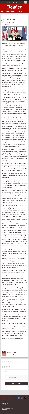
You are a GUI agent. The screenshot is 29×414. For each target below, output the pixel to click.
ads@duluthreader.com (6, 399)
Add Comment (16, 383)
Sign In (4, 364)
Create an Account (11, 364)
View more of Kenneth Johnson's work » (16, 354)
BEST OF (21, 11)
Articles (6, 16)
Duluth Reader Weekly (14, 7)
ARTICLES (8, 11)
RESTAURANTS (14, 11)
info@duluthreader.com (6, 397)
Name (6, 371)
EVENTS (3, 11)
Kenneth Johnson (6, 24)
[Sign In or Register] (25, 2)
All (2, 16)
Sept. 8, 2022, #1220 (15, 16)
